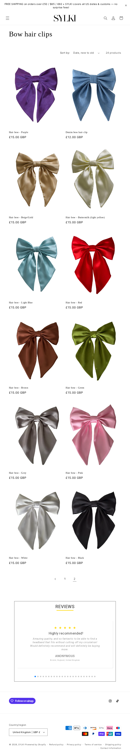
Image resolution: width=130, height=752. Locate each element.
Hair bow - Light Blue (21, 302)
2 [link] (74, 579)
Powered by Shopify (35, 744)
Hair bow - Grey (17, 473)
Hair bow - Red (74, 302)
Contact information (110, 748)
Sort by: (65, 52)
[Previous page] (55, 579)
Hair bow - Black (75, 558)
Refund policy (56, 744)
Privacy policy (74, 744)
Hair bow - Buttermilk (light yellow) (85, 217)
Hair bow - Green (75, 387)
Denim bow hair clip (77, 132)
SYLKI (21, 744)
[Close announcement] (126, 6)
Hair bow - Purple (18, 132)
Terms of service (93, 744)
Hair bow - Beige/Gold (21, 217)
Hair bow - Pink (74, 473)
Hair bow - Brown (18, 387)
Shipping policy (113, 744)
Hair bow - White (18, 558)
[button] (7, 18)
